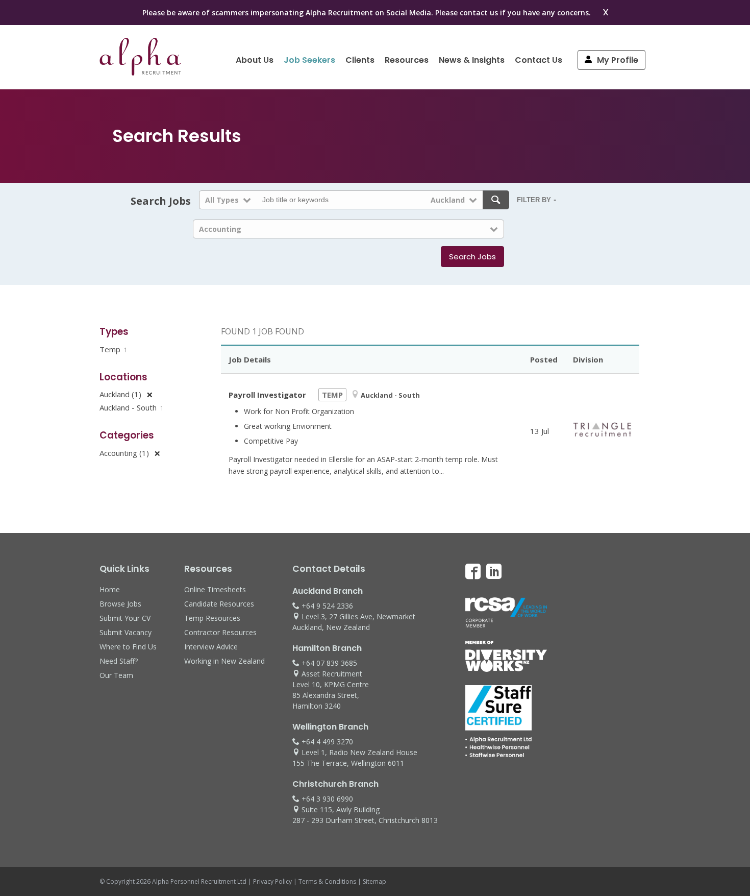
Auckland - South (131, 407)
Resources (407, 60)
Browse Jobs (120, 604)
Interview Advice (211, 646)
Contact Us (538, 60)
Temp (113, 349)
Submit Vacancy (125, 632)
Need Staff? (118, 661)
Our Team (116, 675)
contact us (479, 12)
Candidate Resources (219, 604)
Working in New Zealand (224, 661)
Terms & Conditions (327, 881)
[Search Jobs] (496, 199)
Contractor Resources (220, 632)
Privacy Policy (272, 881)
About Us (254, 60)
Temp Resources (212, 618)
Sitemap (374, 881)
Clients (359, 60)
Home (109, 589)
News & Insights (472, 60)
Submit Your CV (125, 618)
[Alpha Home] (140, 72)
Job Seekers (309, 60)
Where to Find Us (128, 646)
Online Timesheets (215, 589)
